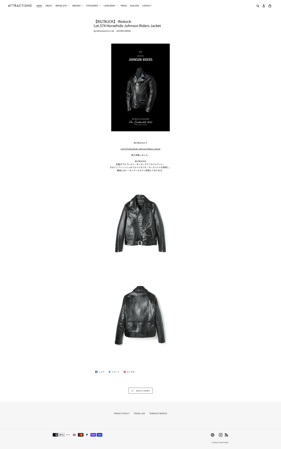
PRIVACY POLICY (121, 413)
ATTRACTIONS (222, 442)
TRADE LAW (139, 413)
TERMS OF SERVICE (158, 413)
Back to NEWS (143, 390)
